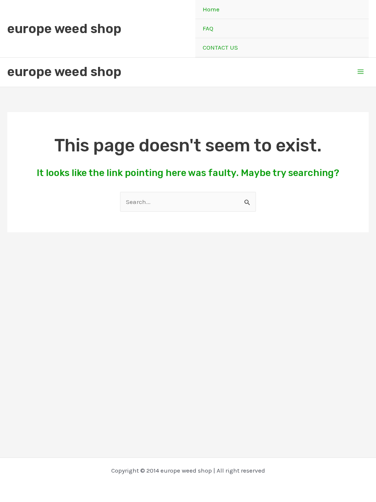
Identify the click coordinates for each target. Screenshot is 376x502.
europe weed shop (64, 28)
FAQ (208, 28)
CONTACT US (220, 47)
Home (211, 9)
